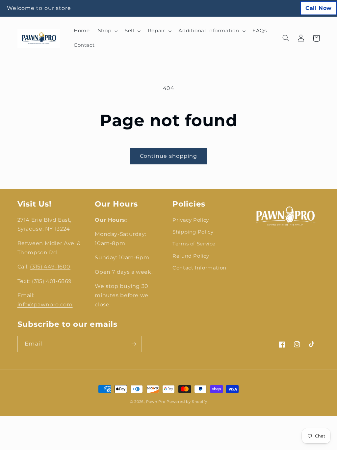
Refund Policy (190, 256)
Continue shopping (168, 156)
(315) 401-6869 (52, 281)
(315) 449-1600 (50, 267)
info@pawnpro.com (45, 304)
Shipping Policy (192, 232)
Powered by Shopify (187, 402)
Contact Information (199, 268)
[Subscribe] (133, 344)
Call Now (318, 8)
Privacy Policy (190, 220)
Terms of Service (194, 244)
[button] (107, 31)
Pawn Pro (156, 402)
